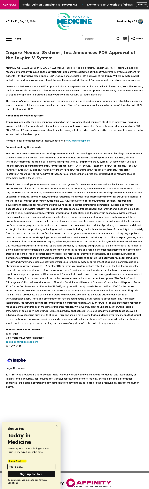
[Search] (118, 38)
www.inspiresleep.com (77, 140)
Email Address (17, 461)
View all (142, 4)
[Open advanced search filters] (124, 38)
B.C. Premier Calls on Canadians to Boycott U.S (45, 4)
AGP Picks (9, 4)
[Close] (56, 425)
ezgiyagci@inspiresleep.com (22, 341)
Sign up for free (31, 474)
